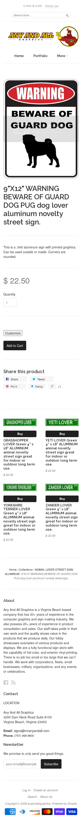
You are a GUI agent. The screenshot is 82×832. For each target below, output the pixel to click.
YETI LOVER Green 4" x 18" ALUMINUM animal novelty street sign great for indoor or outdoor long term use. (62, 452)
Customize (12, 333)
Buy (20, 433)
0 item (32, 5)
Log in (26, 790)
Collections (26, 569)
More (61, 56)
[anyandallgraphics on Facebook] (5, 682)
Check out (52, 5)
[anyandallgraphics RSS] (13, 682)
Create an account (45, 790)
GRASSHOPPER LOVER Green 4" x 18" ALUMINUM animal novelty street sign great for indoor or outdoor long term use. (19, 454)
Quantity (9, 294)
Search (32, 796)
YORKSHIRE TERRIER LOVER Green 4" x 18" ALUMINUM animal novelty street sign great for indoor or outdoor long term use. (19, 519)
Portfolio (40, 56)
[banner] (41, 36)
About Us (46, 796)
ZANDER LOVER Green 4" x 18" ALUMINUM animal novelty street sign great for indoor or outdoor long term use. (62, 517)
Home (19, 56)
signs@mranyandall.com (31, 730)
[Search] (67, 15)
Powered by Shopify (64, 803)
